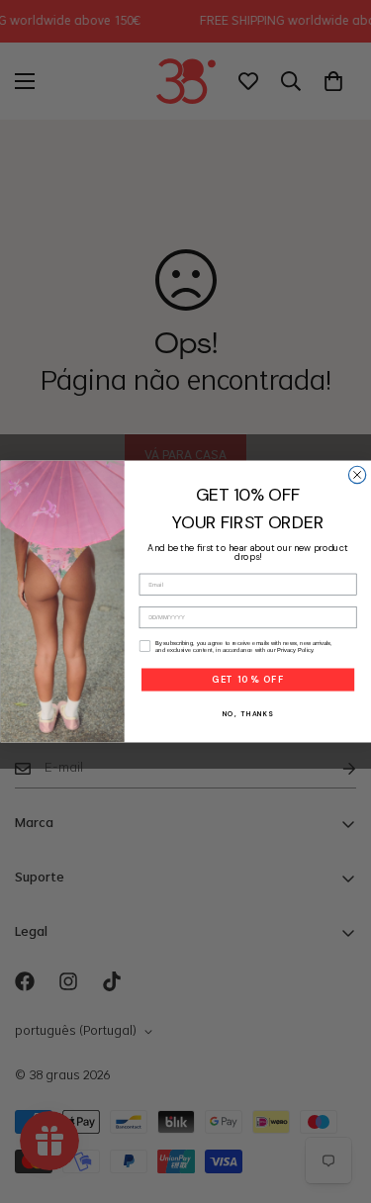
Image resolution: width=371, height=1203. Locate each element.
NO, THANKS (247, 713)
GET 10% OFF (247, 680)
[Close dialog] (356, 474)
